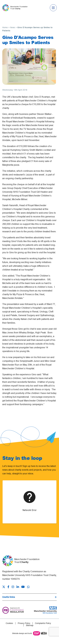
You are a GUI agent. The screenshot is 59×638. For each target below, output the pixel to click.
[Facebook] (8, 587)
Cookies (9, 623)
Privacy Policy (24, 623)
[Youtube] (23, 587)
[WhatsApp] (28, 586)
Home (5, 27)
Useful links (8, 597)
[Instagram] (12, 587)
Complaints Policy (43, 623)
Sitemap (29, 625)
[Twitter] (4, 587)
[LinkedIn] (17, 587)
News (12, 27)
